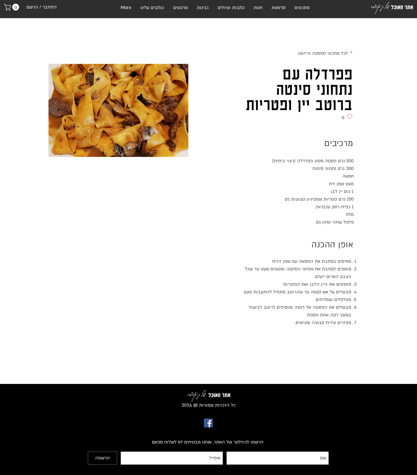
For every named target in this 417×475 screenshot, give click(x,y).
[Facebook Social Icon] (208, 423)
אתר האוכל (402, 7)
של (387, 6)
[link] (12, 7)
